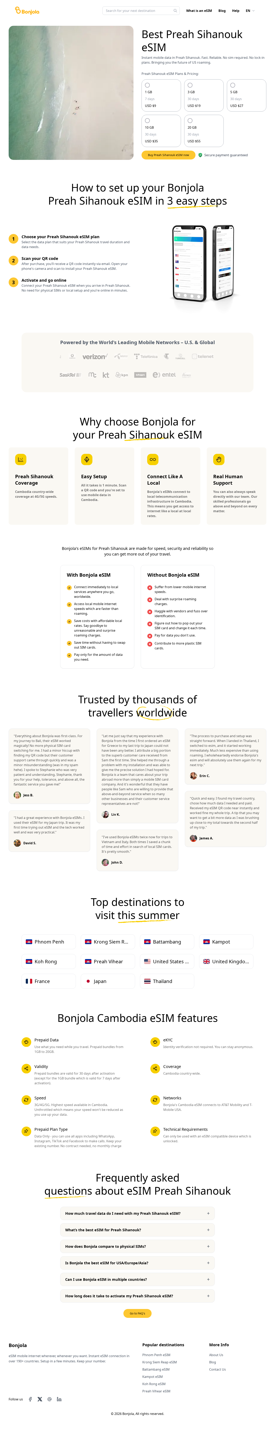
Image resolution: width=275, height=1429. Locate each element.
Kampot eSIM (152, 1376)
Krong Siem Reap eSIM (159, 1362)
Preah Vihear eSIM (156, 1391)
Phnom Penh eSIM (156, 1355)
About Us (216, 1355)
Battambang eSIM (156, 1369)
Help (235, 10)
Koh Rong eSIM (154, 1384)
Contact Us (217, 1369)
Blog (222, 10)
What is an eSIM (199, 10)
